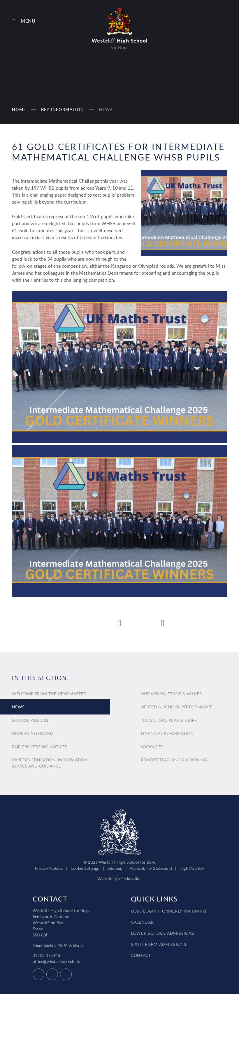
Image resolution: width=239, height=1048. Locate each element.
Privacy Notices (49, 868)
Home (19, 109)
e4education (130, 878)
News (106, 109)
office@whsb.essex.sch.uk (56, 961)
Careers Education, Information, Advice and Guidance (50, 763)
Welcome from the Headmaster (49, 693)
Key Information (62, 109)
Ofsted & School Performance (176, 707)
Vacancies (152, 746)
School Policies (30, 720)
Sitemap (115, 868)
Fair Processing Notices (39, 746)
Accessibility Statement (151, 868)
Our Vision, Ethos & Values (171, 693)
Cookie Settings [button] (85, 868)
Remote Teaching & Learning (174, 760)
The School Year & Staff (169, 720)
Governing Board (32, 733)
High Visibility (192, 868)
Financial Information (167, 733)
